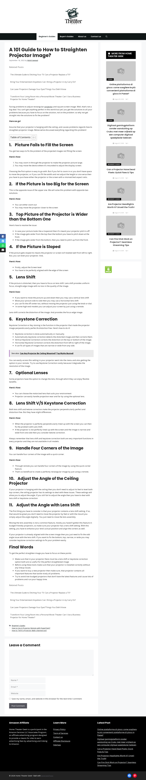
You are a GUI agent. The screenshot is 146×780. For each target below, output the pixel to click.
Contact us (96, 36)
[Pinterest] (135, 776)
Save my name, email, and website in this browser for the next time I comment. (47, 698)
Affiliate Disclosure (61, 741)
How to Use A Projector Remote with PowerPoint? (31, 628)
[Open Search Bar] (106, 36)
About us (82, 36)
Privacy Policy (59, 729)
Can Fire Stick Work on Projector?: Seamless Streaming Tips (121, 242)
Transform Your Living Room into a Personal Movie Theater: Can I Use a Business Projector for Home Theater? (45, 98)
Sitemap (57, 745)
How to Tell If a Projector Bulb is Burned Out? (29, 630)
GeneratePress (47, 776)
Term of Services (60, 733)
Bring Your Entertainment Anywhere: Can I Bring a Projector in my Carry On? (43, 82)
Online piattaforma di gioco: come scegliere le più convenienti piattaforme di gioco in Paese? (117, 732)
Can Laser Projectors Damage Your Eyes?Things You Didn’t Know (38, 89)
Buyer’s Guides (66, 36)
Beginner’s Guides (47, 36)
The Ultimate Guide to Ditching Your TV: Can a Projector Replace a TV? (40, 74)
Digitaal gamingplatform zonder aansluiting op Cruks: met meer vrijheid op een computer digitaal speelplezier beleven (121, 131)
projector (48, 106)
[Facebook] (129, 776)
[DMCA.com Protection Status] (108, 272)
